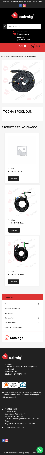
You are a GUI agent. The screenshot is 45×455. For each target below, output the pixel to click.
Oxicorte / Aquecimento (13, 327)
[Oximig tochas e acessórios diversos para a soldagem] (22, 18)
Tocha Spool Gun (17, 56)
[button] (21, 46)
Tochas (8, 56)
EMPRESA (6, 2)
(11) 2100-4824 (22, 34)
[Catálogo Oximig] (14, 338)
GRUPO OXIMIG (37, 2)
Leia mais (13, 179)
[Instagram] (24, 6)
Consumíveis (9, 318)
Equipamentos (10, 323)
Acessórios (9, 313)
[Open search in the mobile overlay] (22, 26)
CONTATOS (27, 2)
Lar (2, 56)
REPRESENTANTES (17, 2)
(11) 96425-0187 (22, 40)
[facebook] (20, 6)
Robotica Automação (12, 308)
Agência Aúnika (36, 453)
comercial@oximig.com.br (14, 427)
